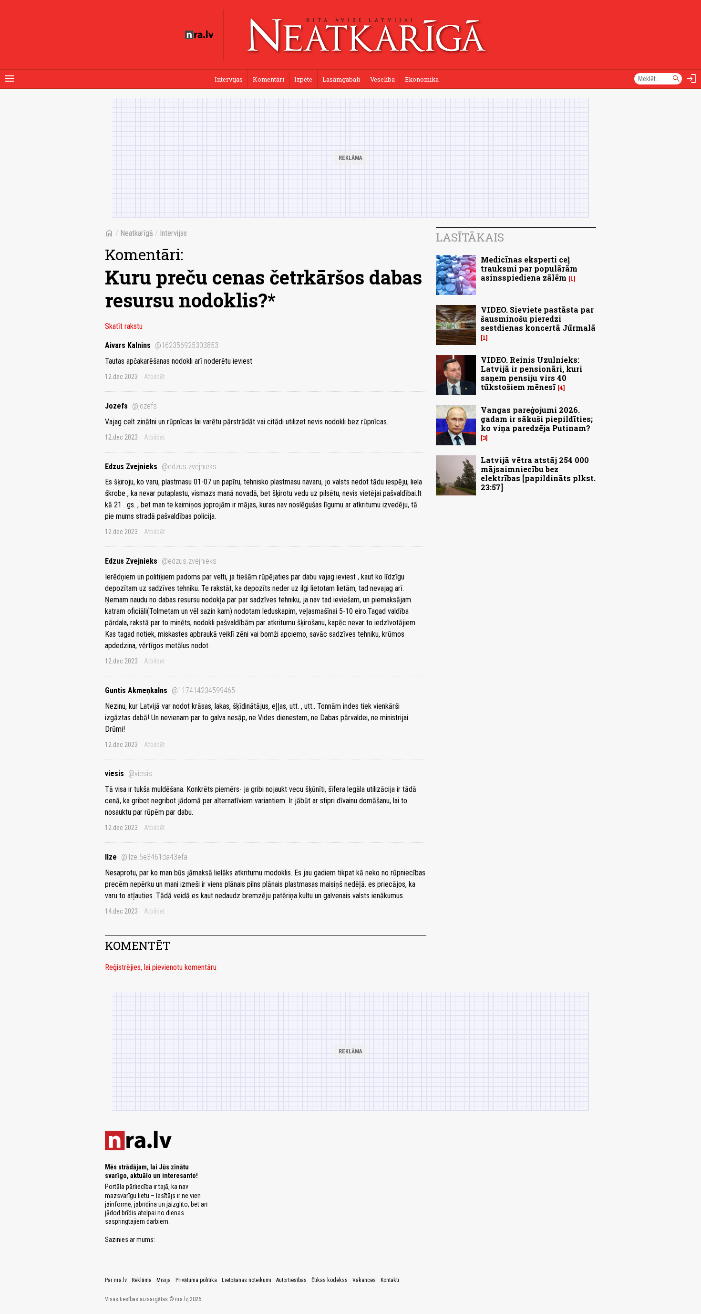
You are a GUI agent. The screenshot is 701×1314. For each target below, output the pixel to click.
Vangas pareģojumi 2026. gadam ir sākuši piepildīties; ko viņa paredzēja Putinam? (537, 419)
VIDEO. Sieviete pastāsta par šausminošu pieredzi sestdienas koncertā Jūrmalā (538, 319)
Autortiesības (291, 1280)
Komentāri (268, 79)
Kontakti (390, 1280)
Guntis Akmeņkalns (170, 690)
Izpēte (303, 79)
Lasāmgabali (341, 79)
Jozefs (131, 405)
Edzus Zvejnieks (160, 466)
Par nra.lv (116, 1280)
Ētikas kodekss (329, 1280)
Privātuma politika (196, 1280)
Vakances (364, 1280)
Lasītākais (470, 237)
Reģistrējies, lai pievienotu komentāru (160, 967)
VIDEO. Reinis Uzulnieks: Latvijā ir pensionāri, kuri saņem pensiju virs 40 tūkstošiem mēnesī (531, 373)
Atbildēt (154, 376)
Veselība (382, 79)
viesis (128, 773)
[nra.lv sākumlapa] (199, 35)
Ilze (146, 857)
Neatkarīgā (136, 233)
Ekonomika (422, 79)
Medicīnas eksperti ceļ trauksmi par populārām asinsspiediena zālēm (529, 268)
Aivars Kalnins (161, 345)
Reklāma (142, 1280)
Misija (163, 1280)
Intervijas (229, 79)
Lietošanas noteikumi (246, 1280)
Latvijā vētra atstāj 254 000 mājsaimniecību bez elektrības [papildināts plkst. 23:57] (538, 474)
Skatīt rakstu (124, 326)
